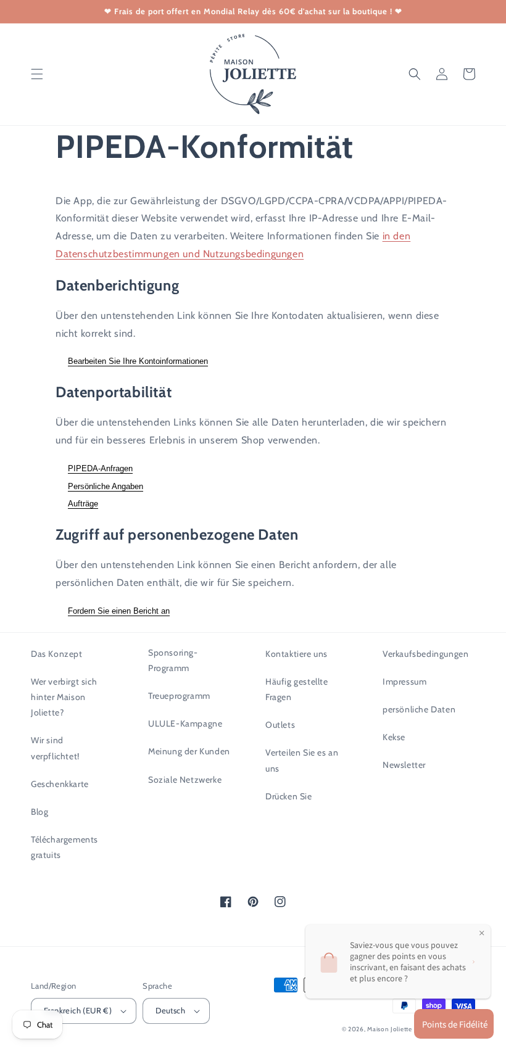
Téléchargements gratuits (64, 847)
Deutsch (170, 1010)
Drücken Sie (288, 796)
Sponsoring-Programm (173, 660)
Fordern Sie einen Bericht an (119, 611)
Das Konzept (57, 653)
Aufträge (83, 503)
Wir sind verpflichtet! (55, 748)
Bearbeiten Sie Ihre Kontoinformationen (138, 361)
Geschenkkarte (60, 783)
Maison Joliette (389, 1029)
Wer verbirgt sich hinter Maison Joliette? (64, 697)
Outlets (280, 724)
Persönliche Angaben (105, 486)
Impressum (404, 681)
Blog (39, 811)
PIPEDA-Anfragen (100, 468)
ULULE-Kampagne (185, 723)
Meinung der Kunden (189, 751)
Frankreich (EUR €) (78, 1010)
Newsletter (404, 764)
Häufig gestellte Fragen (296, 689)
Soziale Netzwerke (185, 779)
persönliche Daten (419, 709)
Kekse (394, 737)
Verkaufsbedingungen (425, 653)
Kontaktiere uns (296, 653)
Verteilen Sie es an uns (301, 760)
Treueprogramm (179, 695)
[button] (37, 74)
